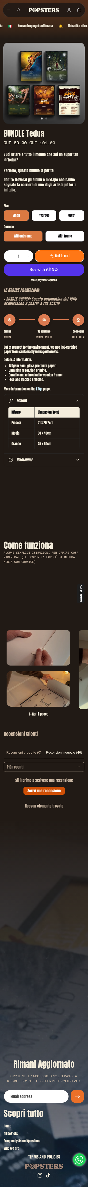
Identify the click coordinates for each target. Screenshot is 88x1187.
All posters (11, 1133)
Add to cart (62, 256)
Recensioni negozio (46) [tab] (64, 752)
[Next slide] (79, 673)
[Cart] (79, 10)
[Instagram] (40, 1175)
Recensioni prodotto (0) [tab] (23, 752)
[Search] (18, 10)
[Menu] (8, 10)
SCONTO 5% (81, 593)
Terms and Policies (44, 1157)
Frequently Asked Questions (22, 1141)
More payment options (44, 280)
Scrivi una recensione (44, 791)
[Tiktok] (48, 1175)
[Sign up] (77, 1096)
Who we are (11, 1148)
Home (7, 1126)
